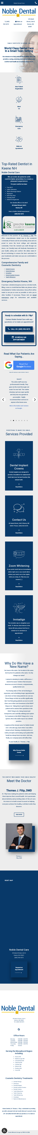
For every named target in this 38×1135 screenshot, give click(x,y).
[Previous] (3, 399)
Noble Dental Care (19, 949)
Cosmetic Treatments (22, 1122)
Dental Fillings (17, 1081)
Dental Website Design (14, 1132)
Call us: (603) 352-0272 (20, 329)
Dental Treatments (8, 1122)
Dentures (16, 1083)
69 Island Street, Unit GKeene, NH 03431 (30, 22)
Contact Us (11, 1123)
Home (5, 1120)
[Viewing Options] (4, 1130)
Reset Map (9, 880)
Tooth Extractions (18, 1091)
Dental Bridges (10, 271)
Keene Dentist (6, 1108)
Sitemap (27, 1123)
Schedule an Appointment (19, 338)
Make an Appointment (18, 23)
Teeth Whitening (10, 277)
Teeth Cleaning (18, 1093)
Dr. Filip (29, 315)
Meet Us (33, 1122)
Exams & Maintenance (20, 1099)
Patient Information (15, 1120)
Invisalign (9, 273)
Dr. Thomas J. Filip (27, 235)
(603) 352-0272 (6, 23)
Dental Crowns (10, 269)
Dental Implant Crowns (12, 275)
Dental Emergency (28, 1120)
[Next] (34, 399)
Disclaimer (20, 1123)
